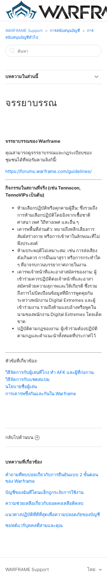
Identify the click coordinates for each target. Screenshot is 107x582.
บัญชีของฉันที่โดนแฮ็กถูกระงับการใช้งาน (44, 492)
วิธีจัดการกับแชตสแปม (27, 379)
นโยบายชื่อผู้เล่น (21, 386)
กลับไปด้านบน (19, 437)
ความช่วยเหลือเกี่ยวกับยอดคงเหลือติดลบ (44, 503)
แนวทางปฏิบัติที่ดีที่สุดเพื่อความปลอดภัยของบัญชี (52, 514)
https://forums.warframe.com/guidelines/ (48, 171)
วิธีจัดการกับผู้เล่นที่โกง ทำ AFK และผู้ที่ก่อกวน (49, 372)
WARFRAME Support (24, 30)
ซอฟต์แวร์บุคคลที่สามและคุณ (34, 525)
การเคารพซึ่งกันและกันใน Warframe (40, 393)
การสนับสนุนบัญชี (65, 30)
